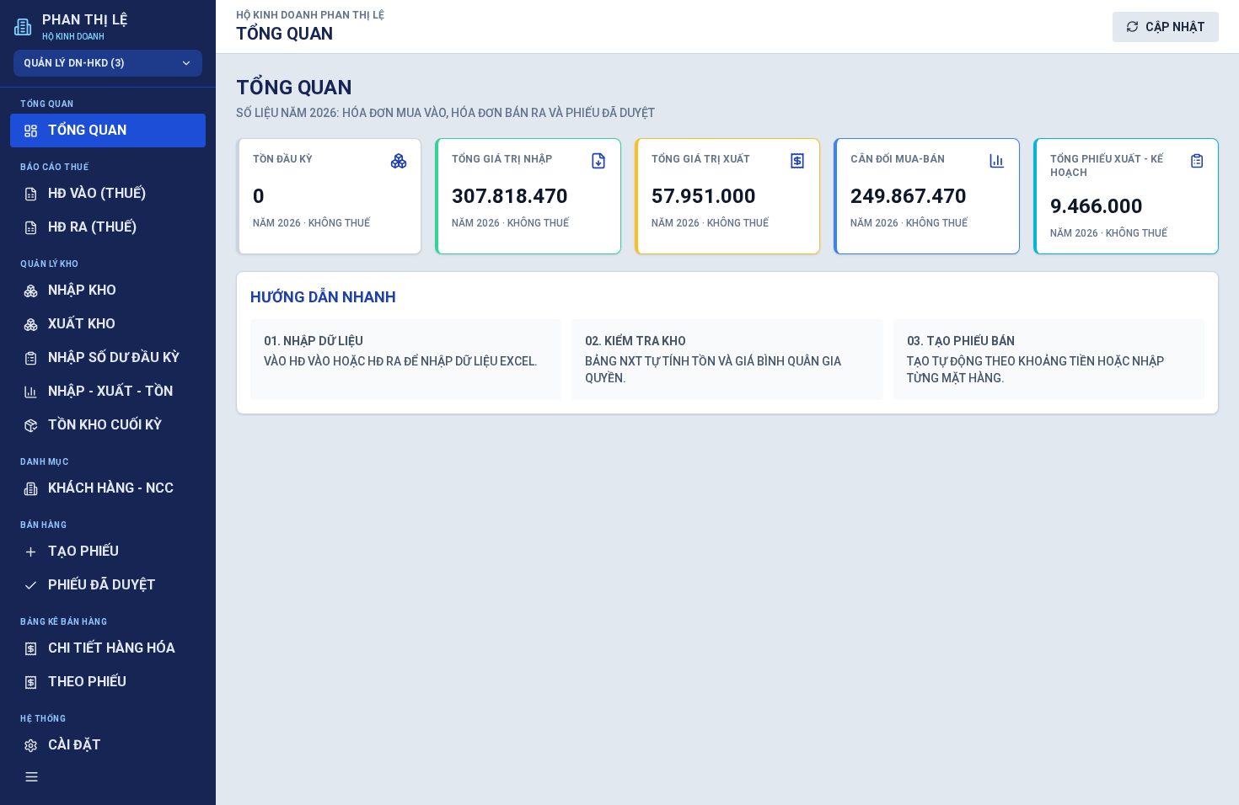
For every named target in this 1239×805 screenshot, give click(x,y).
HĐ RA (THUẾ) (92, 227)
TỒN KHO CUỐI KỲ (105, 425)
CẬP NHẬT (1175, 27)
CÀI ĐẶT (74, 745)
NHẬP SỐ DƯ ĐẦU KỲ (114, 357)
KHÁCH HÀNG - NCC (111, 488)
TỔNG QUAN (87, 130)
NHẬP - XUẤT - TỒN (110, 391)
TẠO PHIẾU (83, 551)
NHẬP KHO (82, 290)
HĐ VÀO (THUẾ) (97, 193)
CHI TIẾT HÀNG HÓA (111, 648)
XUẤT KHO (81, 324)
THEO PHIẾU (87, 682)
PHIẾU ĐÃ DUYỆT (102, 585)
